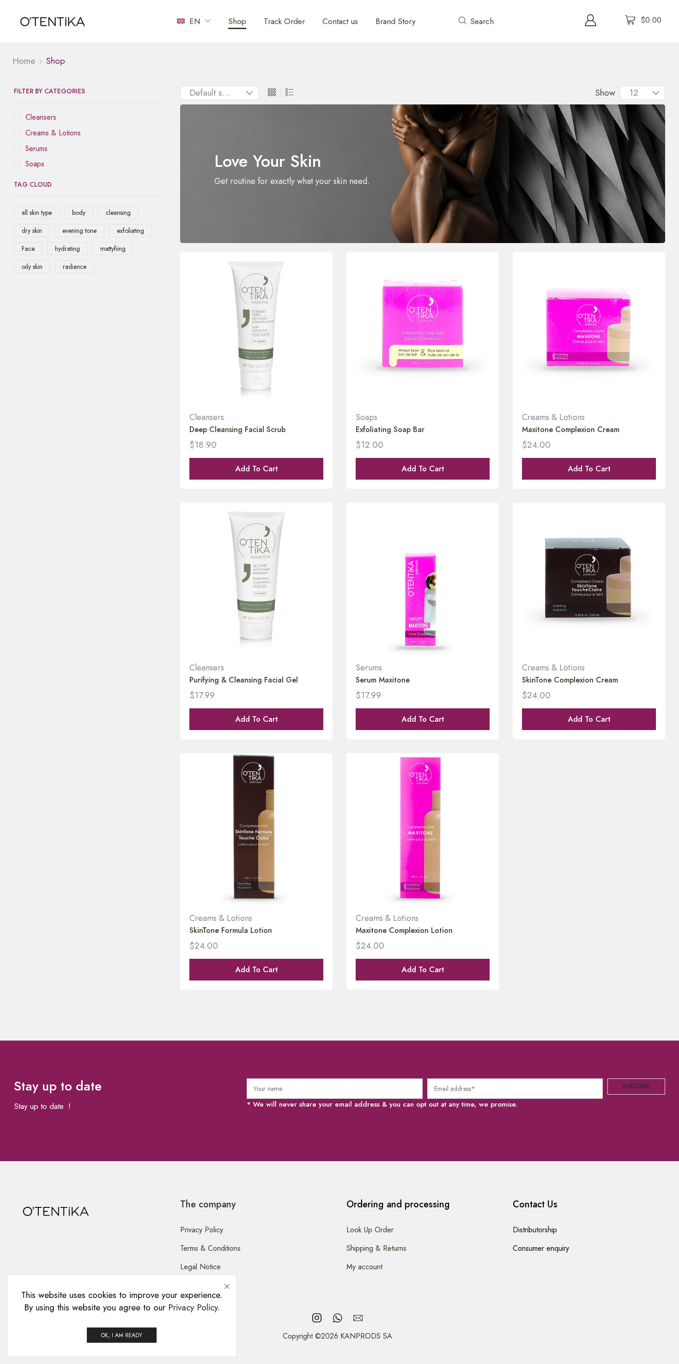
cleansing (118, 212)
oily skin (32, 266)
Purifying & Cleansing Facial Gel (243, 680)
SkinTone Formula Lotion (230, 930)
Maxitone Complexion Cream (570, 429)
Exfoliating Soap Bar (390, 429)
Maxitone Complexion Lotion (404, 930)
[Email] (358, 1317)
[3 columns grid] (272, 93)
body (78, 212)
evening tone (79, 230)
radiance (74, 266)
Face (28, 248)
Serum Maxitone (383, 680)
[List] (289, 93)
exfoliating (130, 230)
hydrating (67, 248)
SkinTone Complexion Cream (570, 680)
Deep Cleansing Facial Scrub (237, 429)
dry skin (32, 230)
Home (23, 61)
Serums (36, 149)
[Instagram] (316, 1317)
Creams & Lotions (53, 133)
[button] (479, 21)
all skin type (37, 212)
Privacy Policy (193, 1307)
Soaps (34, 164)
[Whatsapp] (337, 1317)
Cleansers (40, 117)
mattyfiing (113, 248)
